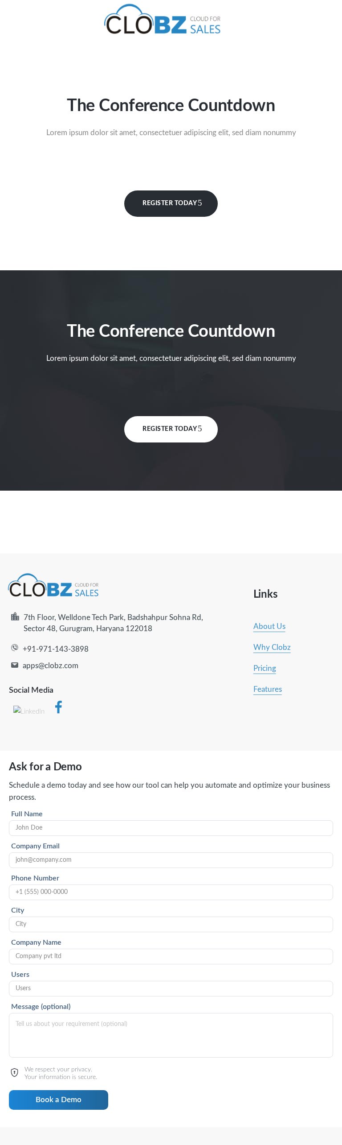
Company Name (36, 942)
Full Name (27, 814)
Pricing (264, 668)
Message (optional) (40, 1006)
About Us (269, 626)
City (17, 910)
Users (20, 974)
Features (267, 689)
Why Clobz (272, 647)
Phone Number (35, 878)
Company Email (35, 846)
